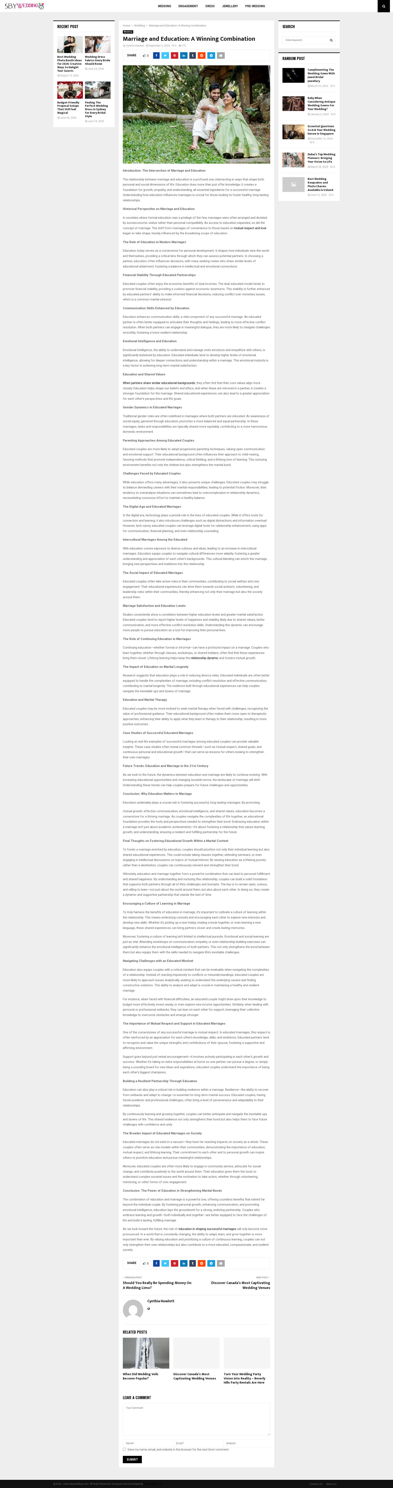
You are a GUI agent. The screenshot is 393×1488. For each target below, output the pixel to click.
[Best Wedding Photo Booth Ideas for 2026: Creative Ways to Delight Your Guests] (70, 44)
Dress (210, 6)
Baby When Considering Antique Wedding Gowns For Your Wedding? (321, 104)
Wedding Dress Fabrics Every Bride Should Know (97, 60)
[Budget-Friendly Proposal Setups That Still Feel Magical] (70, 90)
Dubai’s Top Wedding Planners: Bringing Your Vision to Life (321, 158)
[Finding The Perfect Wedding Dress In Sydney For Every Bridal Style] (98, 90)
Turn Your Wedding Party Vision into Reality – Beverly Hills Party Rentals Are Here (244, 1378)
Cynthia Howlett (135, 45)
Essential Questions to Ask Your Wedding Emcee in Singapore (321, 130)
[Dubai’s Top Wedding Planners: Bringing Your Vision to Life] (293, 160)
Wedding (164, 6)
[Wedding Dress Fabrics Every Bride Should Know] (98, 44)
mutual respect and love (249, 228)
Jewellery (230, 6)
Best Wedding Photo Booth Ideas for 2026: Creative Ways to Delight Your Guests (69, 63)
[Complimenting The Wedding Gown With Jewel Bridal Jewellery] (293, 75)
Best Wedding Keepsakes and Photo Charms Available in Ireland (320, 185)
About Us (331, 1484)
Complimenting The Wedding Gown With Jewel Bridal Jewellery (321, 75)
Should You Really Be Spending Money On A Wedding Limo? (157, 1285)
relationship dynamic (205, 658)
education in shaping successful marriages (207, 1229)
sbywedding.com (153, 1483)
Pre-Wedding (255, 6)
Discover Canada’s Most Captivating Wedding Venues (240, 1285)
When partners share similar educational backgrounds (159, 383)
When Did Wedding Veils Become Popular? (140, 1376)
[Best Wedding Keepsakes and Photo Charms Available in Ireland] (293, 184)
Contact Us (316, 1484)
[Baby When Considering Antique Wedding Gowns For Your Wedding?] (293, 103)
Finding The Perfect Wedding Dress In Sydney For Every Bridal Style (96, 109)
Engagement (188, 6)
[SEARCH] (331, 40)
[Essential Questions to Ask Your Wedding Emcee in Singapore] (293, 132)
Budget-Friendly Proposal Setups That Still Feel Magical (68, 107)
